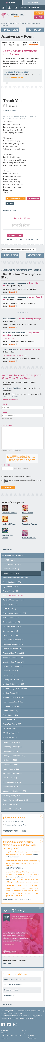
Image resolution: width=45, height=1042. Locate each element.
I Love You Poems (9, 349)
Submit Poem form (11, 396)
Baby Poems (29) (10, 604)
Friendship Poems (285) (12, 747)
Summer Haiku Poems (13, 985)
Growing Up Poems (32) (13, 666)
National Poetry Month (12, 809)
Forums (5, 1038)
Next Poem (35, 30)
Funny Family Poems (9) (13, 644)
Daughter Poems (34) (12, 627)
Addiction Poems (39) (12, 582)
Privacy (4, 1033)
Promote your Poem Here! (14, 831)
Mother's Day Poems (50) (13, 697)
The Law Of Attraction (14, 821)
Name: (5, 404)
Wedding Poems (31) (11, 733)
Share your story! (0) (14, 77)
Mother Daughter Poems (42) (15, 689)
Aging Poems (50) (10, 587)
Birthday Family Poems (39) (14, 613)
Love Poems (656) (10, 765)
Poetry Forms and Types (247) (15, 800)
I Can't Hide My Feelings (30, 319)
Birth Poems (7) (9, 609)
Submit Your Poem (14, 868)
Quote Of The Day (14, 910)
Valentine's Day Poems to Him (14, 283)
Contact (4, 1030)
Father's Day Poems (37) (13, 640)
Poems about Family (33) (13, 702)
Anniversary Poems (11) (13, 596)
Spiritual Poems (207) (12, 782)
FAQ (23, 1033)
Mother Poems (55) (11, 693)
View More (7, 963)
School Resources (10, 804)
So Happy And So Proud (30, 349)
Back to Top (7, 550)
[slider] (34, 44)
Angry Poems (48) (10, 591)
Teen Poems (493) (10, 787)
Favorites (35, 198)
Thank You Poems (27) (12, 724)
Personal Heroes (11, 990)
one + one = (7, 465)
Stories (31, 1035)
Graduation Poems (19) (12, 649)
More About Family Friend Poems (17, 899)
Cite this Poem (16, 235)
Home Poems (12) (10, 671)
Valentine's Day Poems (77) (14, 791)
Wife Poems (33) (10, 737)
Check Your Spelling (11, 388)
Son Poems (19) (9, 720)
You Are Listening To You (15, 825)
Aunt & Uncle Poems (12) (13, 600)
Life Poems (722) (10, 760)
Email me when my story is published (18, 476)
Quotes (34, 3)
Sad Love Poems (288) (12, 773)
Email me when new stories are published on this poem (22, 481)
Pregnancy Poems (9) (12, 706)
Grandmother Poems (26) (13, 662)
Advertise (32, 1038)
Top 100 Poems (9, 560)
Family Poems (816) (11, 573)
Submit (40, 13)
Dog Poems (9, 995)
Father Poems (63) (10, 635)
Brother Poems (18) (11, 618)
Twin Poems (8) (9, 729)
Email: (5, 412)
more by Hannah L (12, 111)
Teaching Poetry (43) (11, 796)
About (24, 1030)
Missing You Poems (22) (13, 680)
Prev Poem (10, 30)
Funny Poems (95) (10, 751)
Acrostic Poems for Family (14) (15, 578)
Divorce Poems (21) (11, 631)
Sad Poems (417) (10, 778)
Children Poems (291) (12, 564)
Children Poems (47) (11, 622)
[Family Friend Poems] (12, 16)
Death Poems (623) (11, 569)
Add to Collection (16, 198)
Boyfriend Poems (9, 319)
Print (11, 203)
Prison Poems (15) (10, 711)
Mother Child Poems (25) (13, 684)
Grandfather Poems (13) (13, 658)
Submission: (7, 425)
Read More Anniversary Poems (21, 269)
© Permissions (32, 239)
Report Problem (16, 239)
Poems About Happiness (14, 979)
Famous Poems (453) (11, 742)
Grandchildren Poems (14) (13, 653)
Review (40, 17)
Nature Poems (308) (11, 769)
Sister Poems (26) (10, 715)
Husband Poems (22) (11, 675)
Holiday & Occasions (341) (14, 756)
